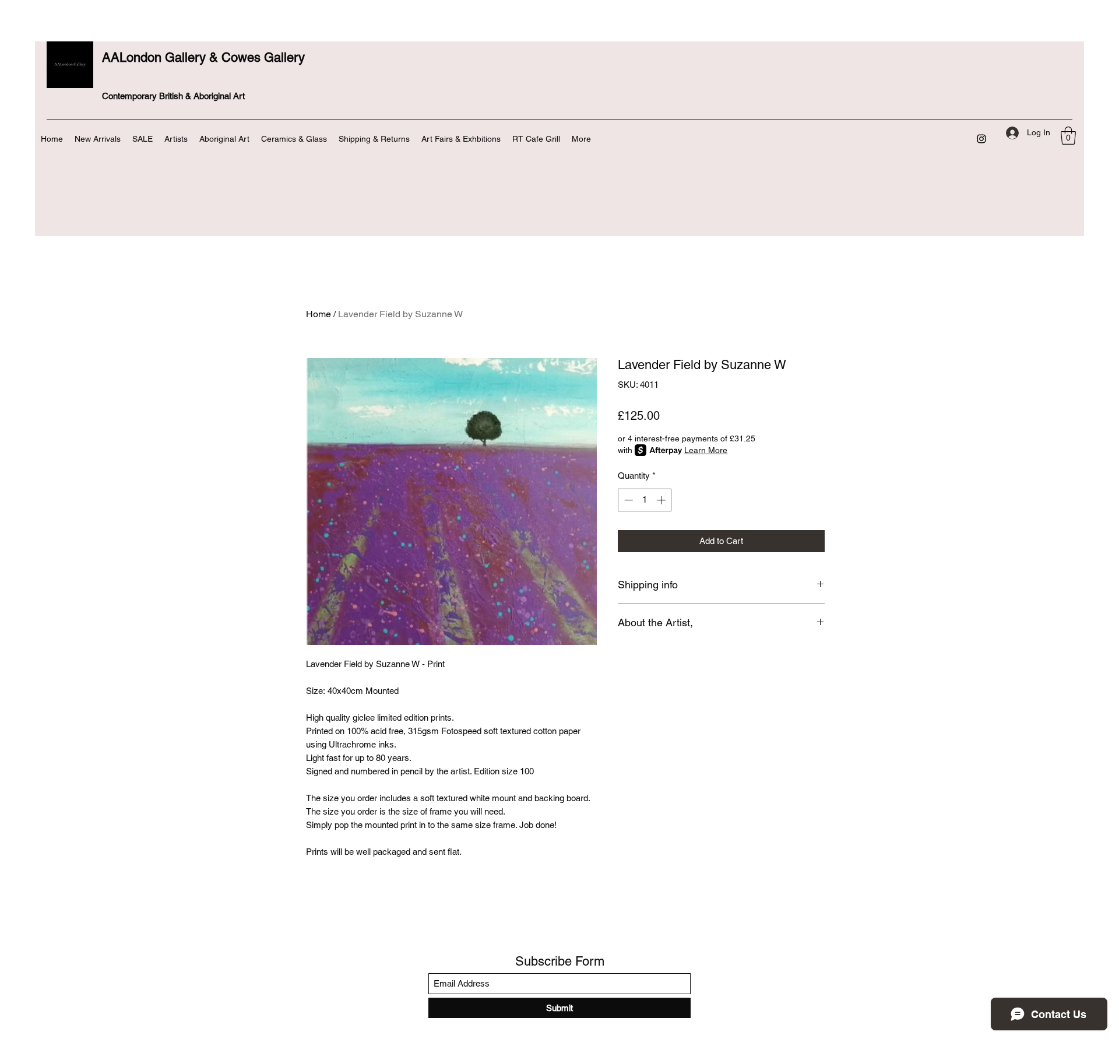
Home (318, 314)
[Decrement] (627, 500)
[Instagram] (981, 139)
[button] (1068, 136)
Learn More (705, 450)
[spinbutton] (644, 500)
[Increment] (662, 500)
